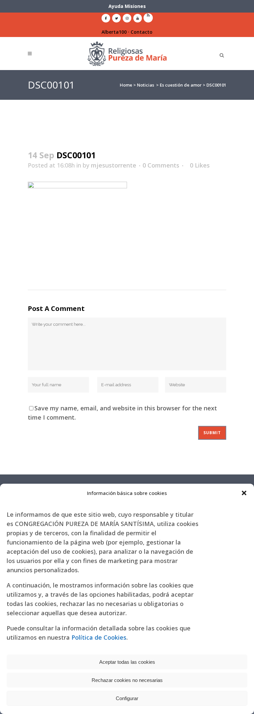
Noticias (145, 85)
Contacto (141, 32)
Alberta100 (114, 32)
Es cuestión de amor (181, 85)
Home (126, 85)
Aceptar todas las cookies (127, 662)
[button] (244, 493)
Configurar (127, 698)
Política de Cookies (98, 637)
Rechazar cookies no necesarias (127, 680)
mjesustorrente (113, 165)
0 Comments (161, 165)
